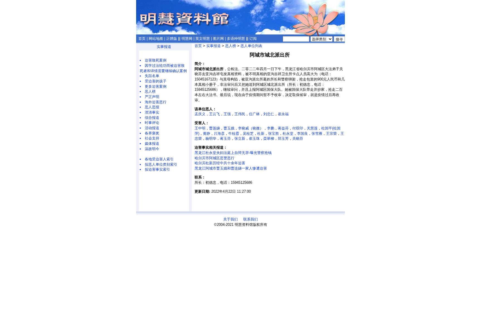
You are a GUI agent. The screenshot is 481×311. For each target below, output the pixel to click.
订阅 (253, 38)
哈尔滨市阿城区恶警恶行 (214, 158)
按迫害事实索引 (157, 169)
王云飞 (214, 114)
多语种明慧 (236, 38)
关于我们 (230, 219)
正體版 (171, 38)
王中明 (200, 128)
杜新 (260, 133)
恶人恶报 (152, 107)
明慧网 (186, 38)
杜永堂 (288, 133)
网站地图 (156, 38)
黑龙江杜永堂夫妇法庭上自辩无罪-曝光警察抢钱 (233, 153)
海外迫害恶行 (155, 102)
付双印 (297, 128)
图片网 (218, 38)
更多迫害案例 (155, 86)
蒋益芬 (283, 128)
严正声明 (152, 97)
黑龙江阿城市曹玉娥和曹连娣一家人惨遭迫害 (231, 168)
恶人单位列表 (251, 46)
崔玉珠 (254, 138)
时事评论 (152, 123)
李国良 (302, 133)
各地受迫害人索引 (159, 159)
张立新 (239, 138)
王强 (227, 114)
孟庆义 (200, 114)
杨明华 (210, 138)
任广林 (254, 114)
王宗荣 (331, 133)
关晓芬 (297, 138)
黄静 (206, 133)
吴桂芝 (248, 133)
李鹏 (270, 128)
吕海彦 (219, 133)
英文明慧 (202, 38)
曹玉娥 (229, 128)
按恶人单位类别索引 (161, 164)
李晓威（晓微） (250, 128)
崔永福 (283, 114)
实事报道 (164, 47)
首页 (142, 38)
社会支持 (152, 138)
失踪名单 (152, 76)
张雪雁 (316, 133)
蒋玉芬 (225, 138)
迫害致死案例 (155, 60)
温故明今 (152, 149)
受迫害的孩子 (155, 81)
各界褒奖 (152, 133)
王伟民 (239, 114)
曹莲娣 (214, 128)
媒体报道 (152, 143)
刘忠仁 (268, 114)
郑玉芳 (283, 138)
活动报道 (152, 128)
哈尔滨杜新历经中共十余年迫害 (220, 163)
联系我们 (250, 219)
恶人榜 (150, 91)
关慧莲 (312, 128)
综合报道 (152, 118)
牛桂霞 (233, 133)
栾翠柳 (268, 138)
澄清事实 (152, 112)
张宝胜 (273, 133)
